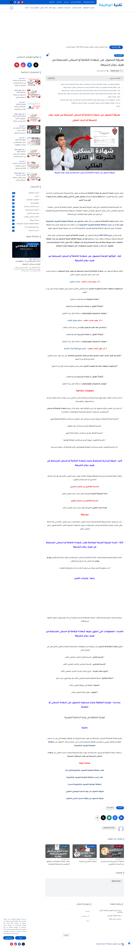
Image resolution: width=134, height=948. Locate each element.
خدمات (27, 8)
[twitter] (11, 2)
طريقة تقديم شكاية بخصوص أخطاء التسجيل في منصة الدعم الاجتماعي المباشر (19, 119)
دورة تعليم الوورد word (26, 227)
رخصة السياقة (26, 220)
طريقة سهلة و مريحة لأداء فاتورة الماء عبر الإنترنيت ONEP (20, 107)
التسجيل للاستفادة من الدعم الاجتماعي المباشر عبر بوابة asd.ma (19, 83)
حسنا (20, 938)
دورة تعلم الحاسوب (26, 213)
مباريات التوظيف (88, 8)
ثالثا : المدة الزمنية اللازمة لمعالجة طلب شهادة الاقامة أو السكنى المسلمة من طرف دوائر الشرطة (89, 94)
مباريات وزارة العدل (115, 919)
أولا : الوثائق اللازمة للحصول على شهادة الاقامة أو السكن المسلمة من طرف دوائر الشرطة (91, 87)
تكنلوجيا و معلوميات (26, 200)
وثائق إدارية (35, 8)
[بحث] (11, 7)
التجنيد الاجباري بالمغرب (26, 217)
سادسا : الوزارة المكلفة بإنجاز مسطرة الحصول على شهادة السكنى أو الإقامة (96, 103)
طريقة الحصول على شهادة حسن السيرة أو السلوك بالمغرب (19, 131)
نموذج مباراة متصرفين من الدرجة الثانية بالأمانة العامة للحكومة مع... (85, 47)
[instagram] (18, 2)
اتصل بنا (59, 2)
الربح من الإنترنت (26, 230)
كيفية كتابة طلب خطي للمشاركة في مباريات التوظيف (20, 142)
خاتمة (118, 106)
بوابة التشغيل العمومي (114, 915)
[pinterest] (22, 2)
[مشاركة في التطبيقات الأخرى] (97, 817)
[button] (115, 817)
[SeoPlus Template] (123, 944)
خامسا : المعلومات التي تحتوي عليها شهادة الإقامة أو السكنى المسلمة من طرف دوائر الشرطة (90, 100)
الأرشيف (51, 2)
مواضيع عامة (26, 203)
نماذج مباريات (76, 8)
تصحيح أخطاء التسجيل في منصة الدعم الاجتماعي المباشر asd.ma (19, 95)
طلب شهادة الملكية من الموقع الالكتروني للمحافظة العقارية (58, 863)
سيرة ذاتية (52, 8)
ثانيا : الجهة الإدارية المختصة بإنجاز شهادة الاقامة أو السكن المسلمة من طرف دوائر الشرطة (91, 90)
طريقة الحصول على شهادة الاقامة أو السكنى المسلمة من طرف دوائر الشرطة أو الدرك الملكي (90, 84)
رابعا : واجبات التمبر (114, 97)
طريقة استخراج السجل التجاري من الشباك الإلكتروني (112, 863)
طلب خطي (44, 8)
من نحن (66, 2)
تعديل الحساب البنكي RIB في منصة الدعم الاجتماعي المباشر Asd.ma (19, 178)
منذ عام (22, 78)
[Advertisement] (67, 29)
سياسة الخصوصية (88, 2)
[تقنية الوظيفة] (110, 5)
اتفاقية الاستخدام (76, 2)
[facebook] (15, 2)
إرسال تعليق (116, 881)
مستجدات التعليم (64, 8)
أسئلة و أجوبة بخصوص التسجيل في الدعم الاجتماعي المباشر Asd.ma (19, 154)
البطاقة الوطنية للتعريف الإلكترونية (26, 224)
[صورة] (33, 82)
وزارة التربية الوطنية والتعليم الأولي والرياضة (110, 911)
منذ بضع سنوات (19, 90)
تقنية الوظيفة (115, 71)
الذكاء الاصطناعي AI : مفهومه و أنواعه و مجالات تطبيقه (28, 262)
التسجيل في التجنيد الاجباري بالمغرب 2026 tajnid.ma (19, 166)
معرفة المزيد (8, 938)
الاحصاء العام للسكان (26, 210)
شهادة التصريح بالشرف (88, 861)
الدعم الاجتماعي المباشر (26, 206)
